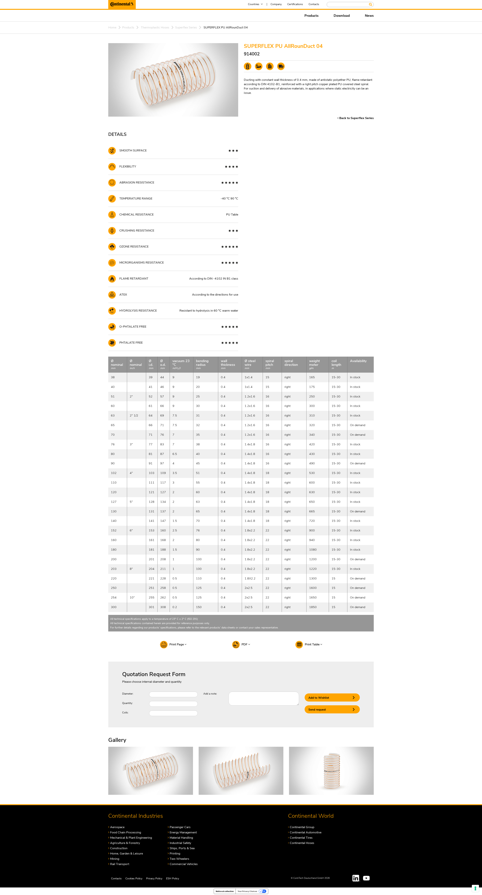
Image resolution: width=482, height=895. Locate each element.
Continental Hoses (302, 843)
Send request (317, 710)
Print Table (312, 644)
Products (311, 15)
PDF (245, 644)
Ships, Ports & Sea (182, 848)
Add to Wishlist (318, 698)
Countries (253, 4)
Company (276, 4)
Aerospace (117, 827)
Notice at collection (225, 891)
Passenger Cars (180, 827)
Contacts (314, 4)
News (369, 15)
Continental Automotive (305, 832)
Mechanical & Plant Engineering (131, 838)
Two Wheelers (179, 859)
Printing (175, 853)
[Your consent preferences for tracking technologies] (475, 888)
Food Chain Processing (125, 832)
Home (112, 27)
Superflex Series (186, 27)
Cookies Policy (133, 878)
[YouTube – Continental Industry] (367, 878)
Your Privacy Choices (247, 891)
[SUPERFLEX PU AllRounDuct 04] (150, 770)
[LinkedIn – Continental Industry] (356, 878)
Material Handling (181, 838)
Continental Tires (301, 838)
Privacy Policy (154, 878)
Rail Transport (119, 864)
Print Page (177, 644)
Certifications (295, 4)
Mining (114, 859)
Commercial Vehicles (184, 864)
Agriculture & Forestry (125, 843)
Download (342, 15)
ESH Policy (172, 878)
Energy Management (183, 832)
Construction (118, 848)
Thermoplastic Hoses (155, 27)
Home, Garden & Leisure (126, 853)
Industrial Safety (180, 843)
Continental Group (302, 827)
